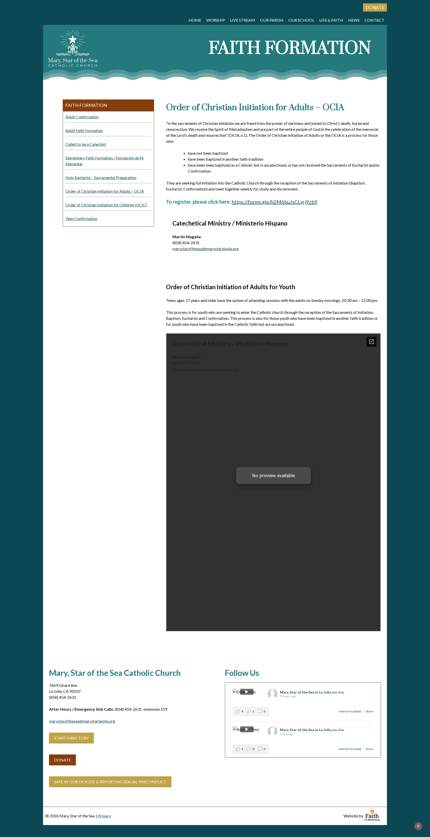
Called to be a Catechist (85, 144)
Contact (374, 20)
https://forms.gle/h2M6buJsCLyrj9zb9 (275, 202)
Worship (215, 20)
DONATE (62, 759)
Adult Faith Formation (84, 130)
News (354, 20)
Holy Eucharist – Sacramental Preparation (100, 177)
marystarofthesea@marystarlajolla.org (205, 248)
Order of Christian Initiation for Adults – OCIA (104, 191)
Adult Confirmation (82, 116)
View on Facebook (350, 711)
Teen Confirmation (81, 218)
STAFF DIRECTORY (71, 738)
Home (195, 20)
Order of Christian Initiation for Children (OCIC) (106, 204)
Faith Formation (86, 105)
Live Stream (242, 20)
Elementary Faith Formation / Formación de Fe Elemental (104, 160)
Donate (375, 7)
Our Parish (271, 20)
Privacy (104, 815)
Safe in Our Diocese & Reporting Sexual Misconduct (110, 781)
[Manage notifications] (418, 826)
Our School (301, 20)
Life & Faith (331, 20)
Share (369, 711)
